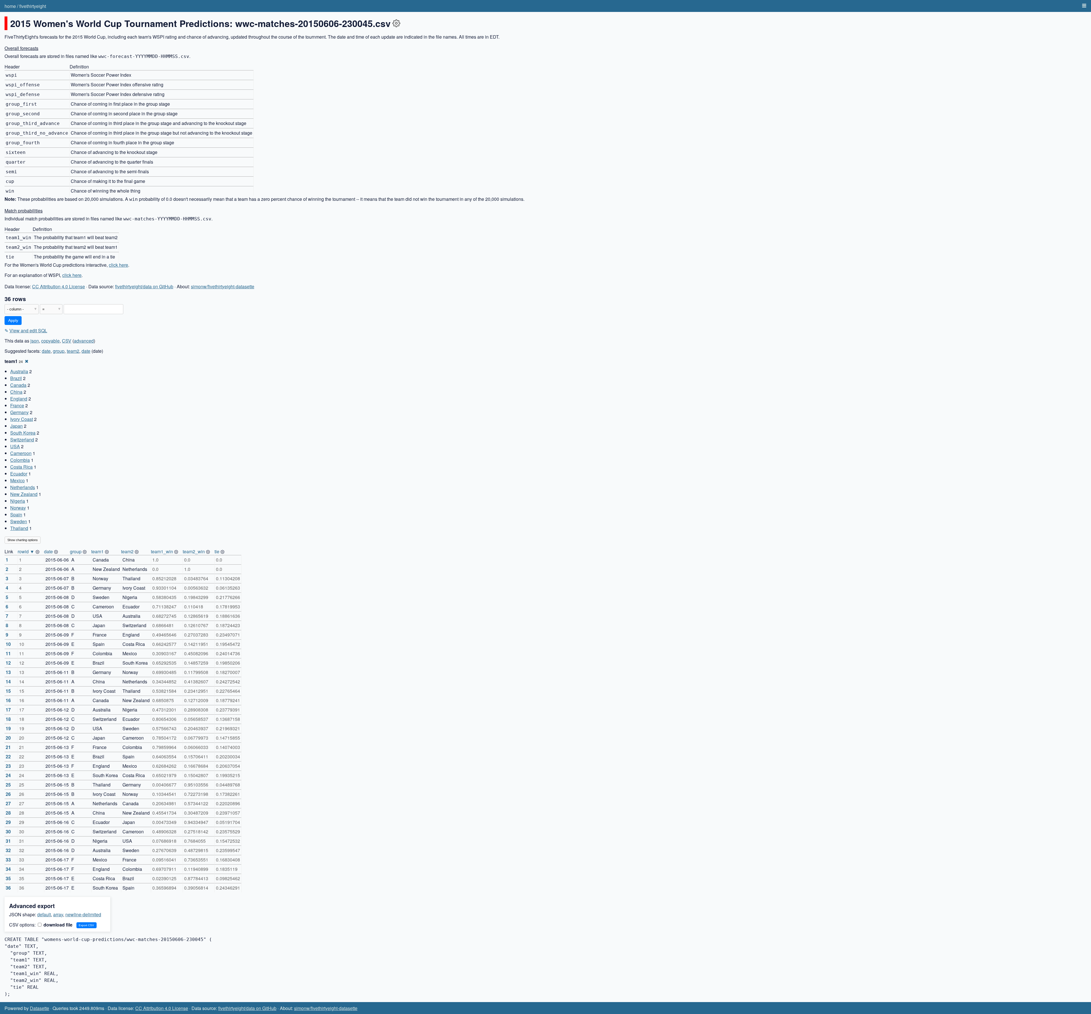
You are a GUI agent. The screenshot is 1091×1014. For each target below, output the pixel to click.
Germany (19, 412)
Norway (18, 507)
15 (8, 691)
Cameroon (21, 453)
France (17, 405)
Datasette (39, 1008)
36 (8, 887)
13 (8, 672)
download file (57, 924)
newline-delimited (83, 914)
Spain (16, 514)
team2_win (194, 551)
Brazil (16, 378)
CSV (66, 340)
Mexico (17, 480)
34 (8, 869)
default (44, 914)
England (18, 398)
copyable (50, 340)
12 (8, 663)
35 (8, 878)
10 (8, 644)
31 (8, 841)
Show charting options (22, 540)
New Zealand (24, 494)
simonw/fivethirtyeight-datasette (222, 286)
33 (8, 859)
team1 (97, 551)
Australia (19, 371)
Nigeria (17, 501)
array (58, 914)
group (58, 351)
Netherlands (22, 487)
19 (8, 728)
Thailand (19, 528)
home (10, 6)
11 (8, 653)
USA (15, 446)
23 (8, 766)
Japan (16, 426)
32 (8, 850)
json (34, 340)
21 (8, 747)
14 (8, 681)
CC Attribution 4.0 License (58, 286)
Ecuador (18, 473)
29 (8, 822)
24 (8, 775)
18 (8, 719)
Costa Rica (21, 467)
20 (8, 738)
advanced (84, 340)
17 (8, 709)
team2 (73, 351)
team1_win (162, 551)
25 (8, 784)
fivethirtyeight (32, 6)
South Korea (23, 432)
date (46, 351)
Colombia (20, 460)
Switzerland (22, 439)
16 (8, 700)
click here (118, 265)
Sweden (18, 521)
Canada (18, 385)
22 (8, 756)
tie (217, 551)
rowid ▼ (26, 551)
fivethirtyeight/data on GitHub (144, 286)
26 (8, 794)
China (16, 392)
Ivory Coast (21, 419)
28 (8, 812)
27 (8, 803)
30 (8, 831)
